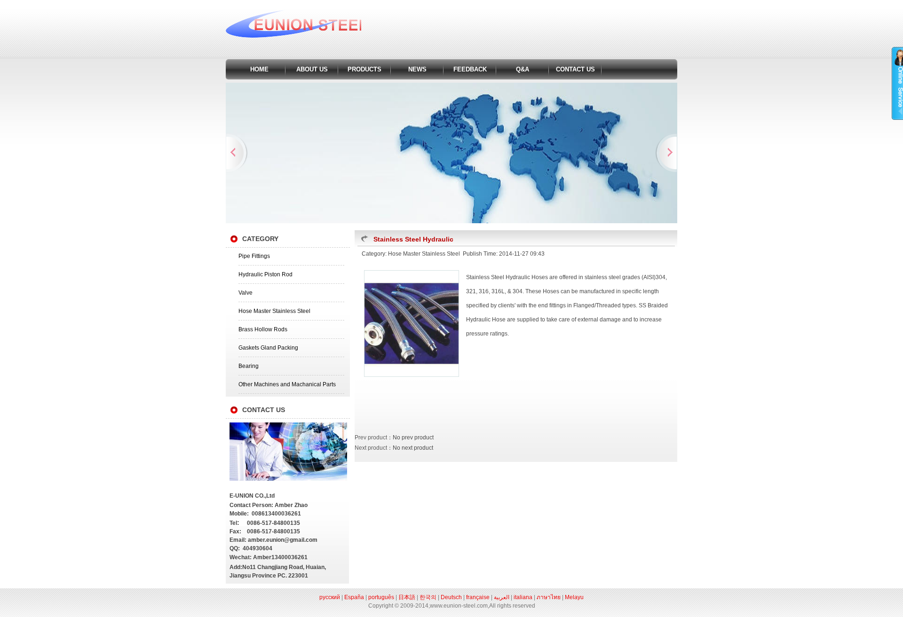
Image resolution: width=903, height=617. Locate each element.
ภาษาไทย (549, 597)
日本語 (406, 597)
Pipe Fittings (254, 256)
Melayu (574, 597)
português (381, 597)
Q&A (522, 69)
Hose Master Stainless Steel (274, 311)
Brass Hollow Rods (262, 329)
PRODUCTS (364, 69)
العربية (501, 597)
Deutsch (451, 597)
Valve (245, 292)
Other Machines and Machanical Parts (287, 384)
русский (329, 597)
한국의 (428, 597)
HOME (259, 69)
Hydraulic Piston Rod (265, 274)
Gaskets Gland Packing (268, 347)
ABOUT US (312, 69)
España (354, 597)
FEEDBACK (470, 69)
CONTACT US (575, 69)
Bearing (248, 366)
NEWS (417, 69)
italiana (523, 597)
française (478, 597)
